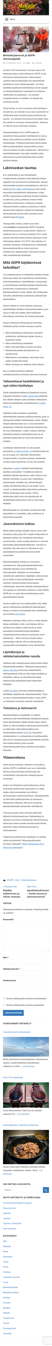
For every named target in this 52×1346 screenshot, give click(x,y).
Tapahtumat (8, 1318)
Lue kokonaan (28, 1066)
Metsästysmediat (10, 1292)
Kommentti (8, 919)
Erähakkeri (7, 1257)
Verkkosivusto (9, 980)
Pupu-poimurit (9, 1208)
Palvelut (6, 1297)
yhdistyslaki (33, 396)
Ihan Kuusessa (9, 1228)
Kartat (5, 1262)
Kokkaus (7, 1272)
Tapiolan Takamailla (12, 1223)
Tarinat (6, 1323)
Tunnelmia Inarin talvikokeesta (16, 1032)
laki (17, 880)
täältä (20, 217)
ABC (5, 1241)
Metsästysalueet (10, 1287)
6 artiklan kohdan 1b (23, 451)
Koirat (5, 1267)
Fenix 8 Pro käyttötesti (13, 1077)
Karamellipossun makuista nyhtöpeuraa (21, 1125)
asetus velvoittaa (10, 670)
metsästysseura (29, 880)
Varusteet (7, 1333)
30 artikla (14, 691)
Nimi (6, 957)
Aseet (5, 1251)
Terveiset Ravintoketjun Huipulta (17, 1203)
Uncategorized (9, 1328)
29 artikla (20, 614)
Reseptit (6, 1308)
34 (30, 732)
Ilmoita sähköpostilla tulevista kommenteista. (26, 998)
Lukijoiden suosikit (11, 1277)
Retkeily (6, 1313)
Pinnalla (6, 1303)
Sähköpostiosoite (11, 969)
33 (25, 732)
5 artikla (16, 468)
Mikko (28, 63)
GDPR (11, 880)
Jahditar (6, 1218)
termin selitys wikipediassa (22, 189)
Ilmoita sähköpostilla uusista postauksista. (25, 1005)
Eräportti (7, 1213)
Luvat (5, 1282)
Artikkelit (38, 63)
